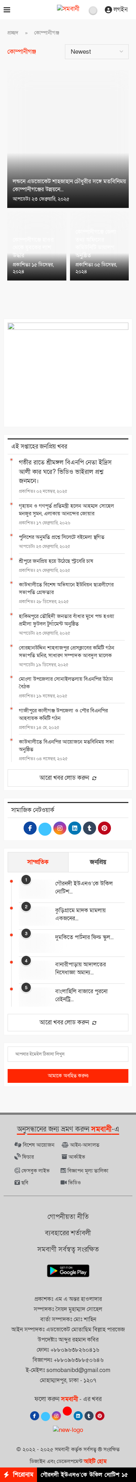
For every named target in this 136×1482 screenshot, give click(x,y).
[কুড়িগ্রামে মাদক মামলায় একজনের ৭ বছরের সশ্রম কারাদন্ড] (33, 916)
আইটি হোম (95, 1461)
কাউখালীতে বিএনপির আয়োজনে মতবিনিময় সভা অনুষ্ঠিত (66, 745)
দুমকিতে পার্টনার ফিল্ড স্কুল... (84, 937)
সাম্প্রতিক (38, 862)
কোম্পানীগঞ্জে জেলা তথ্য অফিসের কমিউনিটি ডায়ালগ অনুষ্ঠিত (95, 243)
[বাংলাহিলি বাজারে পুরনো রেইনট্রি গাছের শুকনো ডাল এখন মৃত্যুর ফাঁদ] (33, 997)
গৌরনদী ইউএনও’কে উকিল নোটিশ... (84, 888)
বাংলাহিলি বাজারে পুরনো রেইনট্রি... (81, 995)
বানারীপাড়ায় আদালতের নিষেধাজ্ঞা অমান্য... (80, 969)
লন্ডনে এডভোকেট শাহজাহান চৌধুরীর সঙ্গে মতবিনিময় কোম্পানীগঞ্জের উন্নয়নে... (69, 185)
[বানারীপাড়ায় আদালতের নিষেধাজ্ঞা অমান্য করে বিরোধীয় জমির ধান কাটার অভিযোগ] (33, 970)
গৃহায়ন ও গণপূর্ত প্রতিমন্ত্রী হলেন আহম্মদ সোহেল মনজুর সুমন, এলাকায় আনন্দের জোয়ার (66, 509)
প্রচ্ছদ (12, 32)
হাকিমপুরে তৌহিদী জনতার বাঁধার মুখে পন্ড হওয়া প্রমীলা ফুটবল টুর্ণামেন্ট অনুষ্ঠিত (66, 620)
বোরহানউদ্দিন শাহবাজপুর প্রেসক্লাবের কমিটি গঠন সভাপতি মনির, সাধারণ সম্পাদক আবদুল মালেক (66, 651)
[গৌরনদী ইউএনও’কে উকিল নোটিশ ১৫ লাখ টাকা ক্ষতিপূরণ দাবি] (33, 889)
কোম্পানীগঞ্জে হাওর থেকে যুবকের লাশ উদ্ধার (33, 247)
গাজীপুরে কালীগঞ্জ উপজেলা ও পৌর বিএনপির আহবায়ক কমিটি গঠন (63, 714)
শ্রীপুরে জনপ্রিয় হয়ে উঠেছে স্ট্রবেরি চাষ (56, 561)
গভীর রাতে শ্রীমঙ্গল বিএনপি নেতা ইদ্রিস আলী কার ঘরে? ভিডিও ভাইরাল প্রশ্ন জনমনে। (65, 471)
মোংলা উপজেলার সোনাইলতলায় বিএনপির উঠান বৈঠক (66, 682)
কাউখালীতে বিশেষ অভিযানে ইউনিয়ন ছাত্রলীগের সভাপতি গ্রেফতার (66, 588)
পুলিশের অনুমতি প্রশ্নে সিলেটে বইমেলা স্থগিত (61, 537)
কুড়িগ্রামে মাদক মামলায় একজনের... (80, 914)
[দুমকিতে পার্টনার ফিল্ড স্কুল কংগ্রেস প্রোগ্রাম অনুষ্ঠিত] (33, 943)
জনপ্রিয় (98, 862)
